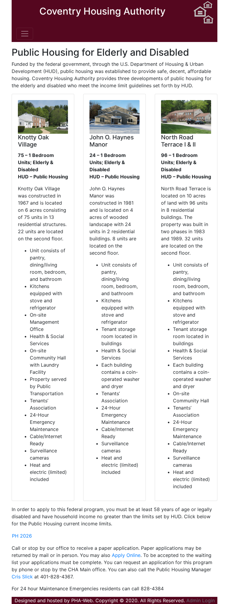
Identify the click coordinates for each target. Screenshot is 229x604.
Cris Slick (22, 577)
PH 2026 (22, 536)
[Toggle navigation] (24, 34)
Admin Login (200, 600)
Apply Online (126, 555)
